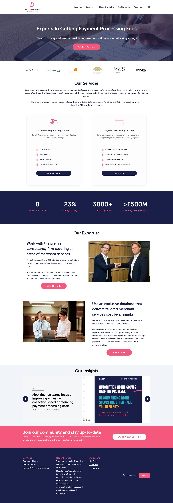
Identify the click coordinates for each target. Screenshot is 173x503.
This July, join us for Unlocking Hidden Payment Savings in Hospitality (69, 464)
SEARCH (144, 475)
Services (89, 7)
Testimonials (124, 7)
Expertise (77, 7)
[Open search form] (149, 7)
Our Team (93, 461)
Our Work (93, 465)
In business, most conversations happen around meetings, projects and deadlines (53, 400)
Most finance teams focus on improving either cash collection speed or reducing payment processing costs (69, 475)
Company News (38, 389)
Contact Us (94, 468)
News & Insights (106, 7)
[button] (83, 420)
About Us (138, 7)
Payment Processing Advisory (36, 468)
